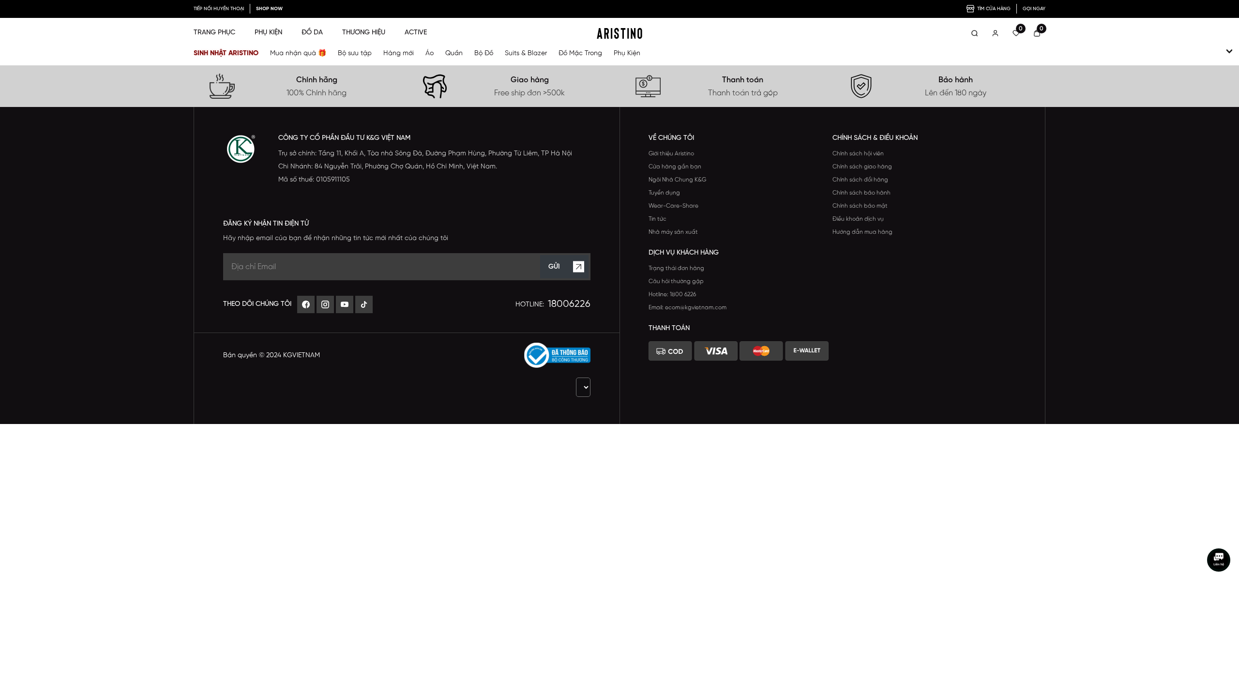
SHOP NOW (269, 9)
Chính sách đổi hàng (860, 180)
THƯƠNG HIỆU (363, 32)
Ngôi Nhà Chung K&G (677, 180)
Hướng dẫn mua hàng (862, 232)
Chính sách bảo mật (860, 206)
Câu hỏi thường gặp (676, 281)
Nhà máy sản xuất (673, 232)
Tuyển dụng (664, 193)
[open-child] (1229, 51)
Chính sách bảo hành (861, 193)
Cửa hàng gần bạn (675, 167)
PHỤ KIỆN (268, 32)
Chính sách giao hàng (862, 167)
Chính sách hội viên (858, 154)
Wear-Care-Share (673, 206)
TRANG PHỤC (214, 32)
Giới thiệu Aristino (671, 154)
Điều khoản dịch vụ (858, 219)
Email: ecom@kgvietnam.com (687, 307)
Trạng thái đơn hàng (676, 268)
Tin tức (657, 219)
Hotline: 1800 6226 (672, 294)
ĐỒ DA (312, 32)
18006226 (569, 304)
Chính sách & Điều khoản (875, 138)
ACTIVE (416, 32)
